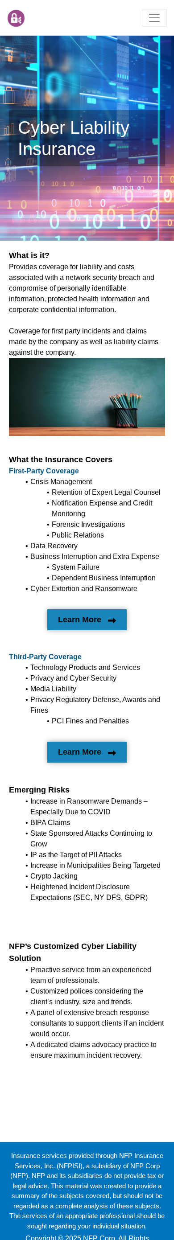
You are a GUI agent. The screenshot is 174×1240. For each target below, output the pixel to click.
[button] (154, 18)
